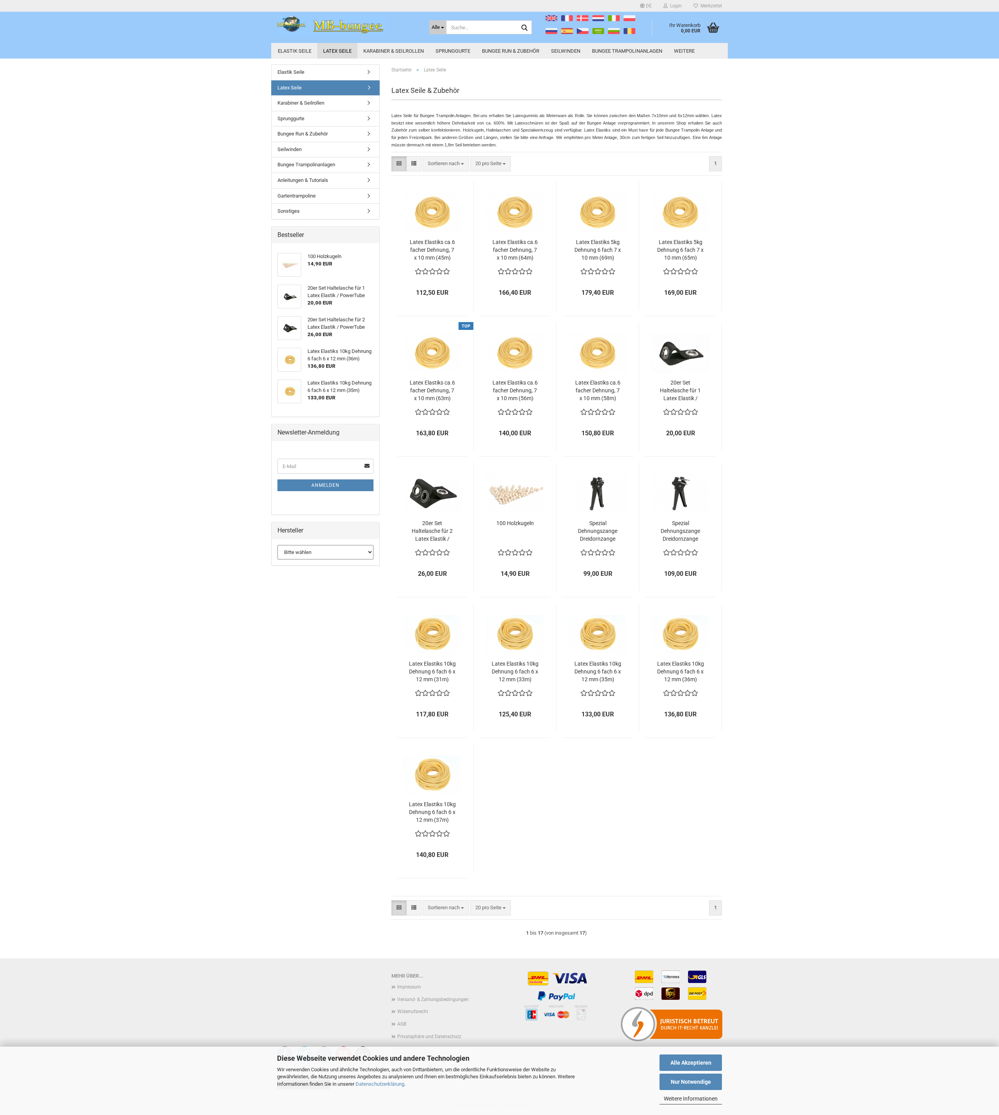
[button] (646, 6)
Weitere (684, 51)
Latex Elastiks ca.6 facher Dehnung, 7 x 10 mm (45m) (432, 250)
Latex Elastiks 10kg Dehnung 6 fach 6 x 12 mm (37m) (432, 812)
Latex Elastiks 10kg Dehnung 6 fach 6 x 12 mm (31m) (432, 671)
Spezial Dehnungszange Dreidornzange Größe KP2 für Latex (597, 531)
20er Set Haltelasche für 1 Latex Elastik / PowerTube (680, 390)
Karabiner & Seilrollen (393, 51)
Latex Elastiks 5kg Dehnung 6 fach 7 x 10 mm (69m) (597, 250)
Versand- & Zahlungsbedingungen (433, 999)
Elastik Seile (294, 51)
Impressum (409, 987)
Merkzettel (710, 6)
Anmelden (325, 485)
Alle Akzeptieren (690, 1063)
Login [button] (675, 6)
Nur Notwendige (691, 1082)
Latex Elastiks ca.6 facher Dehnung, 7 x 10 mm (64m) (515, 250)
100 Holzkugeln (515, 523)
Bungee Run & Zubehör (510, 51)
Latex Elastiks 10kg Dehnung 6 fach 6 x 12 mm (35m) (597, 671)
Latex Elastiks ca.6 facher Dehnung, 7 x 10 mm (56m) (515, 390)
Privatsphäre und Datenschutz (429, 1036)
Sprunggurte (453, 51)
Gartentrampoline (296, 196)
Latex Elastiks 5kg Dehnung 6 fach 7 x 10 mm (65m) (680, 250)
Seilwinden (565, 51)
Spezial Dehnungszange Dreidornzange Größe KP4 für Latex (680, 531)
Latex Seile (337, 51)
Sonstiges (288, 211)
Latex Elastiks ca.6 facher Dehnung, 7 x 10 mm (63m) (432, 390)
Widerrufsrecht (412, 1011)
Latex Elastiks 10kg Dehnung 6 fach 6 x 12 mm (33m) (515, 671)
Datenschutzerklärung (380, 1084)
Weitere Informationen (691, 1098)
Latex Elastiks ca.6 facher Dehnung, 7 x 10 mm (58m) (597, 390)
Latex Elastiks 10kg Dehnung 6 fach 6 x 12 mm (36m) (680, 671)
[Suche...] (524, 28)
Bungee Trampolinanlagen (627, 51)
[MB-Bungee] (347, 25)
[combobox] (446, 163)
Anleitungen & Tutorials (302, 180)
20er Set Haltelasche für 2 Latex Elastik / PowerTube (432, 531)
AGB (401, 1024)
